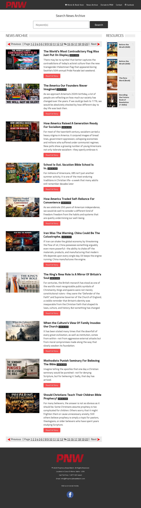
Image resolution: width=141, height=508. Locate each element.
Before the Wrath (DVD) (124, 45)
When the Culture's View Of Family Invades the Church (72, 324)
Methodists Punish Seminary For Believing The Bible (72, 362)
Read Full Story (52, 75)
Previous (16, 44)
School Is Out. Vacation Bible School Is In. (69, 166)
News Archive (92, 4)
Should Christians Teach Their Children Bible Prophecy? (72, 396)
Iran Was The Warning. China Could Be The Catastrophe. (72, 235)
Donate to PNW (107, 4)
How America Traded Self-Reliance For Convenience (69, 200)
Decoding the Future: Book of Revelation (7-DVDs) (124, 100)
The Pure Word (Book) (124, 79)
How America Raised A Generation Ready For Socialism (71, 125)
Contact (119, 4)
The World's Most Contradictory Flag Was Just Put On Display (71, 53)
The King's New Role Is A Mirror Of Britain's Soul (72, 276)
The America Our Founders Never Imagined (65, 87)
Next (93, 44)
